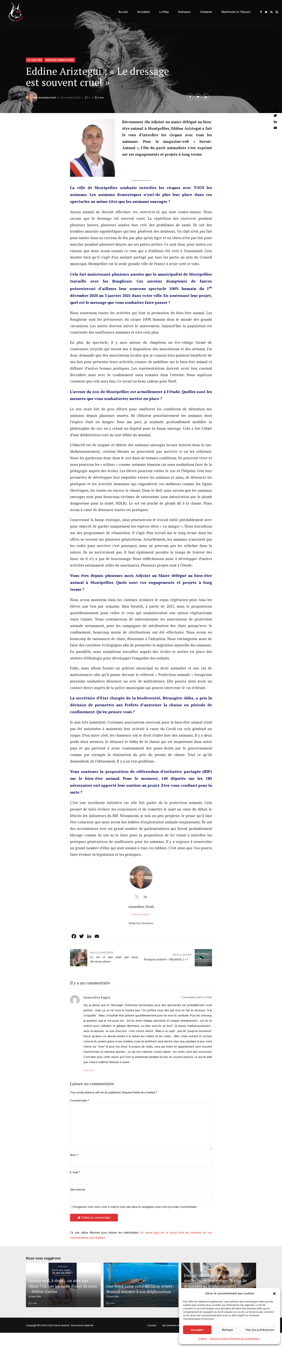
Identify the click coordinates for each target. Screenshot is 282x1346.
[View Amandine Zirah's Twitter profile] (137, 896)
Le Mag (164, 12)
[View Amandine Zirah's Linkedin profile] (145, 896)
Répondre (88, 1070)
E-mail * (75, 1172)
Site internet (77, 1189)
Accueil (123, 12)
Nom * (74, 1155)
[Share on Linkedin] (206, 97)
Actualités (143, 12)
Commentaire (79, 1100)
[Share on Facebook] (190, 97)
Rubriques (184, 12)
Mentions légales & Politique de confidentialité (234, 1338)
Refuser (227, 1330)
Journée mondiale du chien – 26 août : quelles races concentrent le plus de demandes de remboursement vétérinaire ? (217, 1283)
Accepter (197, 1330)
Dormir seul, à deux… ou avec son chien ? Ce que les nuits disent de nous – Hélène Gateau (63, 1286)
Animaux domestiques (59, 60)
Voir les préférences (260, 1330)
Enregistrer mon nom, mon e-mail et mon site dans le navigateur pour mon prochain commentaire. (135, 1207)
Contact (152, 1325)
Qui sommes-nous (172, 1325)
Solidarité (206, 12)
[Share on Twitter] (198, 97)
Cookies (202, 1338)
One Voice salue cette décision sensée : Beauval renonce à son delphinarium (140, 1289)
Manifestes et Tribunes (236, 12)
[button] (274, 1294)
